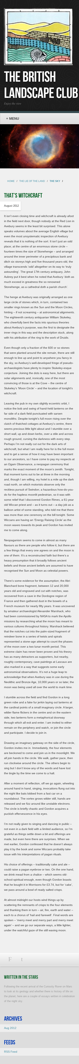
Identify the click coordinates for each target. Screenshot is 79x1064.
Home (11, 181)
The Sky (55, 181)
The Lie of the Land (32, 181)
